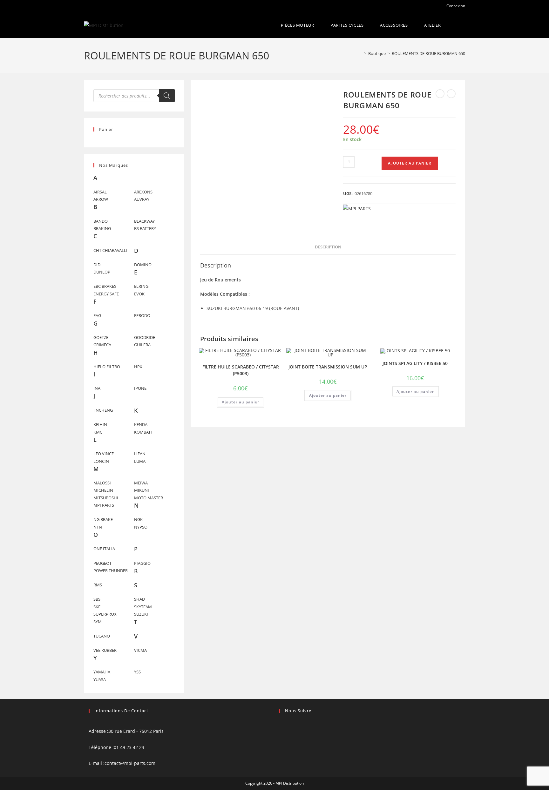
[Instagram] (281, 731)
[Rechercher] (167, 95)
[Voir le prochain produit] (451, 93)
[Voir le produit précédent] (440, 93)
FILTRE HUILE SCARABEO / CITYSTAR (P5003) (240, 370)
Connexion (455, 6)
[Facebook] (281, 723)
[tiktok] (281, 739)
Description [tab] (328, 247)
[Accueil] (360, 53)
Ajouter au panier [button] (240, 402)
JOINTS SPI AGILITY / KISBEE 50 (415, 363)
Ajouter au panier (409, 163)
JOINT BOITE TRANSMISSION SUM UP (327, 367)
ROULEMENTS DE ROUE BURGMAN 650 (428, 53)
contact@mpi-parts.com (130, 763)
